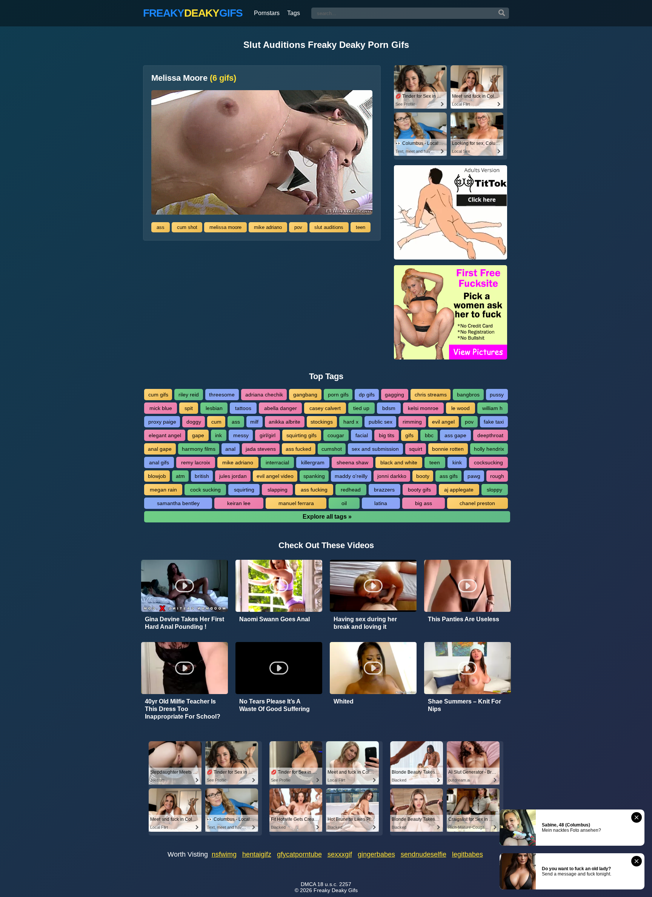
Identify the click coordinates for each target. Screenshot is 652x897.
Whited (344, 701)
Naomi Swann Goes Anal (274, 619)
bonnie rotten (448, 449)
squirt (415, 449)
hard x (350, 422)
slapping (278, 490)
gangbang (305, 395)
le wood (460, 408)
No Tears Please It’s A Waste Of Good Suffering (274, 705)
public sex (380, 422)
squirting (244, 490)
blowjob (157, 476)
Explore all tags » (327, 516)
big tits (386, 435)
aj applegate (459, 490)
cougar (336, 435)
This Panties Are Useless (463, 619)
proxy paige (162, 422)
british (202, 476)
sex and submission (375, 449)
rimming (412, 422)
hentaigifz (256, 854)
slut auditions (328, 227)
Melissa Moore (193, 78)
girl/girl (267, 435)
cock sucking (205, 490)
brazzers (384, 490)
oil (344, 503)
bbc (429, 435)
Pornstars (267, 13)
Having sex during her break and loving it (365, 623)
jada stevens (261, 449)
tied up (361, 408)
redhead (351, 490)
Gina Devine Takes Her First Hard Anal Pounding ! (184, 623)
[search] (502, 13)
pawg (473, 476)
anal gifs (159, 462)
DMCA (308, 884)
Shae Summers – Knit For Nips (464, 705)
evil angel (443, 422)
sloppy (494, 490)
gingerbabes (376, 854)
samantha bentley (178, 503)
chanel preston (477, 503)
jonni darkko (391, 476)
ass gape (455, 435)
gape (198, 435)
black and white (398, 462)
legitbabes (467, 854)
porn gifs (338, 395)
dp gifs (367, 395)
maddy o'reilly (351, 476)
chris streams (431, 395)
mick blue (160, 408)
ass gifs (449, 476)
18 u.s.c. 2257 (334, 884)
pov (298, 227)
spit (189, 408)
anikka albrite (284, 422)
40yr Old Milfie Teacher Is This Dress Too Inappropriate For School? (182, 709)
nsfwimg (224, 854)
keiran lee (239, 503)
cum (216, 422)
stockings (322, 422)
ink (218, 435)
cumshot (331, 449)
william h (492, 408)
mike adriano (268, 227)
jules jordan (233, 476)
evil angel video (275, 476)
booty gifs (419, 490)
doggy (193, 422)
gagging (394, 395)
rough (497, 476)
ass (161, 227)
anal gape (160, 449)
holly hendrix (489, 449)
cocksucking (488, 462)
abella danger (280, 408)
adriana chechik (264, 395)
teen (360, 227)
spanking (314, 476)
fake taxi (494, 422)
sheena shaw (352, 462)
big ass (423, 503)
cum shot (187, 227)
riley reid (188, 395)
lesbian (214, 408)
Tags (293, 13)
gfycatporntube (299, 854)
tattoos (243, 408)
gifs (409, 435)
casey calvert (325, 408)
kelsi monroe (423, 408)
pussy (497, 395)
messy (241, 435)
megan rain (163, 490)
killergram (312, 462)
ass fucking (314, 490)
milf (254, 422)
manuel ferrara (296, 503)
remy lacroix (195, 462)
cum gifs (158, 395)
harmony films (198, 449)
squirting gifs (301, 435)
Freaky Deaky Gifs (336, 890)
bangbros (468, 395)
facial (361, 435)
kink (457, 462)
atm (180, 476)
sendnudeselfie (423, 854)
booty (422, 476)
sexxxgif (340, 854)
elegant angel (165, 435)
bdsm (388, 408)
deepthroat (490, 435)
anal (230, 449)
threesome (222, 395)
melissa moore (225, 227)
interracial (277, 462)
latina (380, 503)
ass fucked (298, 449)
